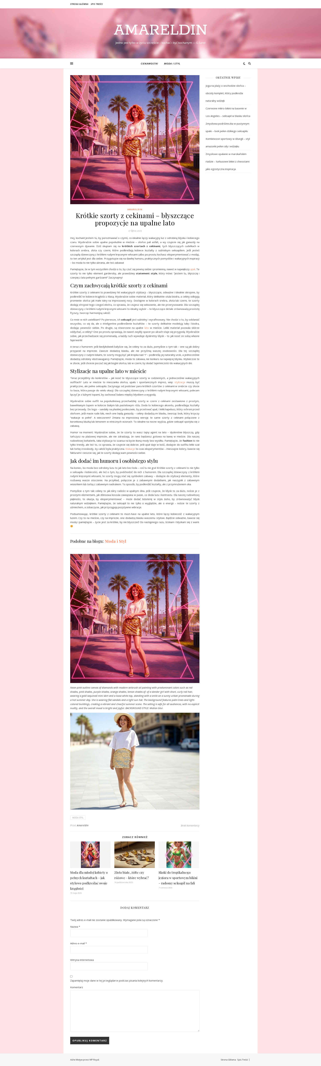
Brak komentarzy (190, 825)
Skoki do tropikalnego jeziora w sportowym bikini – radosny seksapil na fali (178, 877)
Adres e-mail (78, 943)
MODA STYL (77, 817)
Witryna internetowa (82, 959)
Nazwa (75, 926)
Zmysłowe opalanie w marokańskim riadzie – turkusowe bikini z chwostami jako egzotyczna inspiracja (227, 161)
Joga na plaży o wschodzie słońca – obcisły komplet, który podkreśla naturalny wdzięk (226, 93)
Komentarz (76, 987)
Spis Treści (97, 4)
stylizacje (180, 382)
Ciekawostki (149, 63)
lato (146, 327)
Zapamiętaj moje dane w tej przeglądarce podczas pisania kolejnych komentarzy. (116, 980)
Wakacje (130, 448)
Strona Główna (79, 4)
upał (192, 269)
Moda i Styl (172, 63)
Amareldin (160, 30)
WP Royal (94, 1059)
